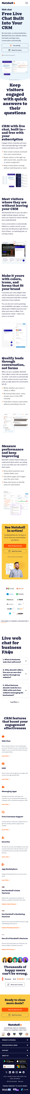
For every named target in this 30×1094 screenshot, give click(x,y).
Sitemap (20, 1081)
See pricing (16, 45)
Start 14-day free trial (15, 546)
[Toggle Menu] (26, 3)
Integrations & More (9, 1045)
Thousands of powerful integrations (14, 621)
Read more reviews (17, 984)
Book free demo (17, 50)
